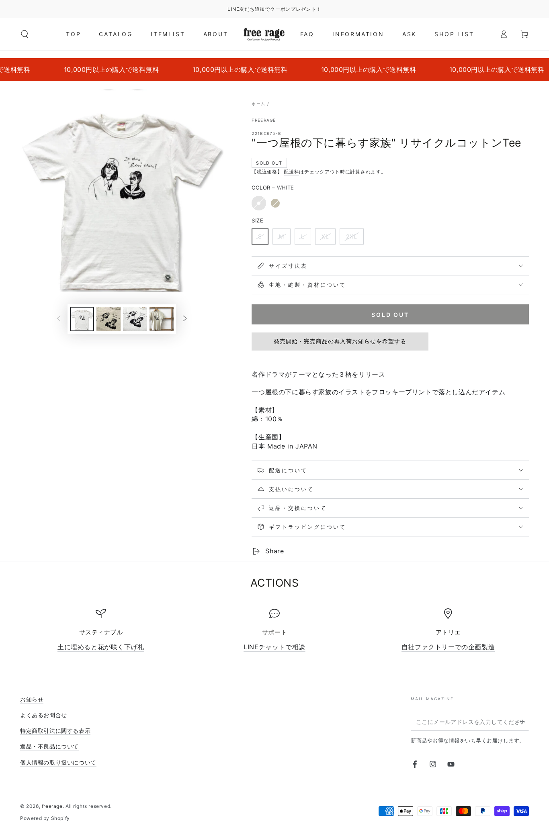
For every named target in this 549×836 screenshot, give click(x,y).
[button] (24, 34)
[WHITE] (259, 203)
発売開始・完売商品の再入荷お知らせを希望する (340, 341)
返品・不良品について (49, 746)
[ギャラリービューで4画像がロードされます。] (135, 319)
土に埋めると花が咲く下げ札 (100, 647)
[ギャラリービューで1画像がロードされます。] (82, 319)
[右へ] (185, 319)
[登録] (524, 721)
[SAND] (275, 203)
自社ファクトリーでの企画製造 (448, 647)
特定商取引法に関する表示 (55, 730)
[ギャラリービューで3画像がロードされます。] (108, 319)
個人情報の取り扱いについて (58, 762)
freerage (264, 120)
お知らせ (31, 699)
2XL (351, 236)
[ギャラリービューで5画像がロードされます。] (162, 319)
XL (325, 236)
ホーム (258, 103)
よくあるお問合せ (43, 715)
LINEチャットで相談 (274, 647)
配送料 (291, 172)
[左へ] (59, 319)
